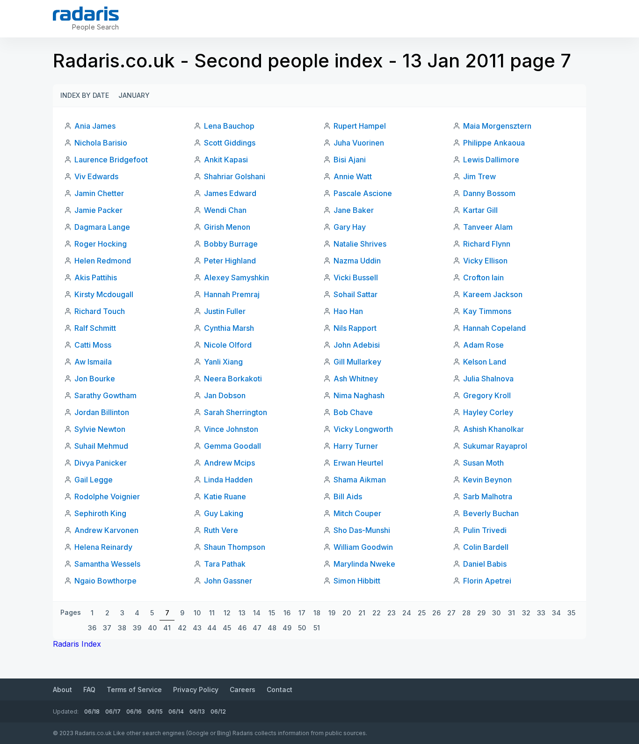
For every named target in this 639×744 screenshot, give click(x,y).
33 (541, 613)
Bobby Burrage (231, 243)
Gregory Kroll (487, 395)
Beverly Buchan (491, 513)
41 (167, 628)
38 (122, 628)
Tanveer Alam (488, 227)
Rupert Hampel (360, 126)
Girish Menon (227, 227)
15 (272, 613)
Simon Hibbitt (357, 580)
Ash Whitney (356, 378)
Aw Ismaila (93, 361)
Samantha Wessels (107, 564)
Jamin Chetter (99, 193)
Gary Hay (350, 227)
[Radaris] (86, 14)
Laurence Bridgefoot (111, 159)
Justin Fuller (225, 311)
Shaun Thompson (234, 547)
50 (302, 628)
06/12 (218, 711)
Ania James (95, 126)
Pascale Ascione (363, 193)
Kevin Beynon (487, 479)
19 (331, 613)
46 (242, 628)
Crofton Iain (483, 277)
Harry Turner (356, 446)
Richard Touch (99, 311)
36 (92, 628)
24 (406, 613)
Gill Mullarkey (357, 361)
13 (242, 613)
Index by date (84, 95)
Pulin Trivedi (485, 530)
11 (212, 613)
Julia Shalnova (488, 378)
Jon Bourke (94, 378)
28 (466, 613)
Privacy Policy (195, 689)
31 (511, 613)
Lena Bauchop (229, 126)
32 (526, 613)
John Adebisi (357, 345)
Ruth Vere (221, 530)
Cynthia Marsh (229, 328)
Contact (279, 689)
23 (391, 613)
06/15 (155, 711)
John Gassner (228, 580)
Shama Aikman (360, 479)
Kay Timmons (487, 311)
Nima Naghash (359, 395)
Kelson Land (484, 361)
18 (316, 613)
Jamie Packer (98, 210)
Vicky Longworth (363, 429)
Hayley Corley (488, 412)
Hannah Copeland (494, 328)
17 (301, 613)
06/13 (197, 711)
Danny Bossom (489, 193)
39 (137, 628)
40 (152, 628)
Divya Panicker (100, 462)
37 (107, 628)
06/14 (176, 711)
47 (257, 628)
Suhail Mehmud (101, 446)
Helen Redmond (102, 260)
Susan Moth (483, 462)
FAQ (89, 689)
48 (272, 628)
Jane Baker (354, 210)
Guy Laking (223, 513)
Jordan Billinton (101, 412)
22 (376, 613)
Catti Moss (92, 345)
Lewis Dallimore (491, 159)
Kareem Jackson (493, 294)
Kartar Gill (480, 210)
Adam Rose (483, 345)
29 (481, 613)
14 (257, 613)
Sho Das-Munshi (362, 530)
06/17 (113, 711)
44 (212, 628)
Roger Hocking (100, 243)
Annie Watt (353, 176)
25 (422, 613)
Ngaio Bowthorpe (105, 580)
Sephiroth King (100, 513)
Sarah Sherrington (235, 412)
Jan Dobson (225, 395)
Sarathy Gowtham (105, 395)
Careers (242, 689)
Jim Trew (479, 176)
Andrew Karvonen (106, 530)
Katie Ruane (225, 496)
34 (556, 613)
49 (287, 628)
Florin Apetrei (487, 580)
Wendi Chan (225, 210)
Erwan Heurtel (358, 462)
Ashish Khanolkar (493, 429)
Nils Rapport (355, 328)
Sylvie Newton (99, 429)
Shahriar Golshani (234, 176)
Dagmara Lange (102, 227)
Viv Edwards (96, 176)
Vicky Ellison (485, 260)
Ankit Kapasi (226, 159)
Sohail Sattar (356, 294)
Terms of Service (134, 689)
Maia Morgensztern (497, 126)
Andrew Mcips (229, 462)
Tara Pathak (225, 564)
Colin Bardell (485, 547)
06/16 (134, 711)
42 (182, 628)
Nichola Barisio (100, 142)
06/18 (92, 711)
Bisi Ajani (350, 159)
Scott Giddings (229, 142)
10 (197, 613)
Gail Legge (93, 479)
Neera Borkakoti (233, 378)
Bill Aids (348, 496)
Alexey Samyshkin (236, 277)
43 (197, 628)
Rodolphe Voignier (107, 496)
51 (316, 628)
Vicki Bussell (356, 277)
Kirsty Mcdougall (103, 294)
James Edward (230, 193)
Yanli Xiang (223, 361)
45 (227, 628)
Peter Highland (230, 260)
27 (451, 613)
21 (361, 613)
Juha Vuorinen (359, 142)
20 (346, 613)
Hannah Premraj (232, 294)
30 (496, 613)
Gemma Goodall (232, 446)
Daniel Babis (485, 564)
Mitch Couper (357, 513)
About (62, 689)
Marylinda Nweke (364, 564)
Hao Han (348, 311)
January (134, 95)
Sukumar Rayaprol (495, 446)
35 (571, 613)
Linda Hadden (228, 479)
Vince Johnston (231, 429)
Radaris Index (77, 644)
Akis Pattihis (95, 277)
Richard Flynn (486, 243)
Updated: (66, 711)
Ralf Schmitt (95, 328)
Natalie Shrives (360, 243)
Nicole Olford (228, 345)
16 (286, 613)
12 (227, 613)
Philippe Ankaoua (494, 142)
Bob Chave (353, 412)
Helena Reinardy (103, 547)
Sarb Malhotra (487, 496)
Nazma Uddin (357, 260)
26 (436, 613)
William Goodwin (363, 547)
